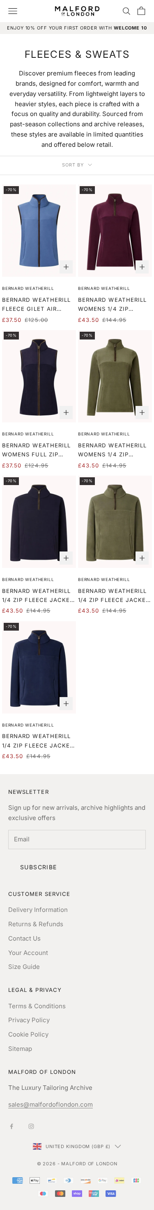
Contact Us (24, 938)
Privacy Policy (29, 1020)
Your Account (28, 953)
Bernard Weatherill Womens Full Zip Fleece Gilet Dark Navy (36, 450)
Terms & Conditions (37, 1006)
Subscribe (38, 867)
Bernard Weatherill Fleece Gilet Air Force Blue (36, 305)
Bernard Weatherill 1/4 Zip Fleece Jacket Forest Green (114, 596)
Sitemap (20, 1049)
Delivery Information (38, 910)
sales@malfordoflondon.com (50, 1104)
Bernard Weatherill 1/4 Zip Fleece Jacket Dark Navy (38, 596)
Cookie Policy (28, 1034)
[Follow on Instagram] (31, 1126)
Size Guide (24, 967)
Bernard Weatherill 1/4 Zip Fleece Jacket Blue (38, 741)
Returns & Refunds (35, 924)
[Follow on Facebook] (11, 1126)
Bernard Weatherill (28, 288)
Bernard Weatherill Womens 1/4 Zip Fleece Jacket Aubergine (112, 305)
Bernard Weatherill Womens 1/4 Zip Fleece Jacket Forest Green (112, 450)
